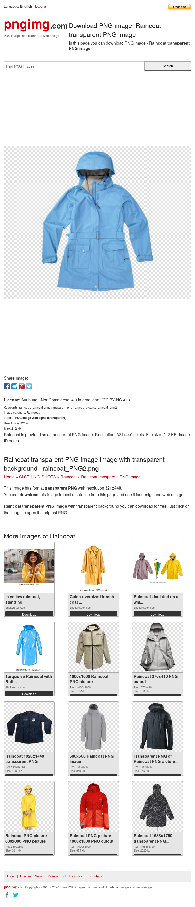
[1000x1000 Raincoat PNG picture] (93, 647)
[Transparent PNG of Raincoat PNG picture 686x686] (157, 727)
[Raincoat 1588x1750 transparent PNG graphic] (157, 806)
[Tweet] (29, 386)
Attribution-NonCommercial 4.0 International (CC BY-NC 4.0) (75, 400)
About (11, 876)
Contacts (96, 876)
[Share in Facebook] (7, 386)
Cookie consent (74, 876)
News (39, 876)
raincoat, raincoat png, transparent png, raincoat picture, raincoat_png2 (68, 407)
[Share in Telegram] (14, 386)
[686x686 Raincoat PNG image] (93, 727)
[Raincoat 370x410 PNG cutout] (157, 647)
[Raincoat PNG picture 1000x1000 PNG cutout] (93, 806)
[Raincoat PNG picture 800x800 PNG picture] (29, 806)
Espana (40, 6)
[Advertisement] (97, 110)
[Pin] (22, 386)
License (25, 876)
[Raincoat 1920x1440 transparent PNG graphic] (29, 727)
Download (29, 614)
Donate (53, 876)
